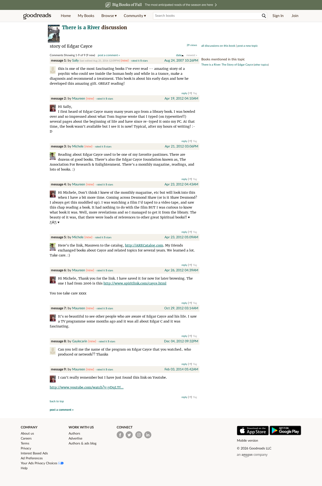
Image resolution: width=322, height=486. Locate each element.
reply (184, 93)
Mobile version (247, 440)
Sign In (278, 16)
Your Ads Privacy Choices (39, 463)
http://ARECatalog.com (144, 245)
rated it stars (139, 60)
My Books (86, 16)
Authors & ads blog (82, 443)
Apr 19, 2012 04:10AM (181, 98)
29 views (192, 45)
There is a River (81, 27)
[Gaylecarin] (54, 351)
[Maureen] (54, 108)
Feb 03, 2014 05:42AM (181, 369)
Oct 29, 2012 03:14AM (181, 308)
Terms (25, 443)
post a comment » (109, 55)
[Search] (264, 16)
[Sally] (54, 70)
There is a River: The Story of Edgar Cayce (227, 64)
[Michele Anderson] (54, 156)
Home (66, 16)
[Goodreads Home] (37, 16)
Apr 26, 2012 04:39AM (181, 270)
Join (295, 16)
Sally (75, 60)
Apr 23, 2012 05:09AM (181, 237)
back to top (57, 401)
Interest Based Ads (34, 453)
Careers (26, 438)
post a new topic (247, 45)
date (179, 55)
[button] (109, 16)
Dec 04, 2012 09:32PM (181, 341)
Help (24, 468)
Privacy (26, 448)
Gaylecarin (79, 341)
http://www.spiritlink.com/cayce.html (134, 283)
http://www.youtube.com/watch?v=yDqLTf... (87, 387)
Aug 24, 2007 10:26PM (181, 60)
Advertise (75, 438)
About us (27, 433)
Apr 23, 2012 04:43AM (181, 184)
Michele (77, 146)
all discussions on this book (218, 45)
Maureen (78, 98)
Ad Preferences (32, 458)
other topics (261, 64)
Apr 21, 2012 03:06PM (181, 146)
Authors (74, 433)
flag (195, 93)
